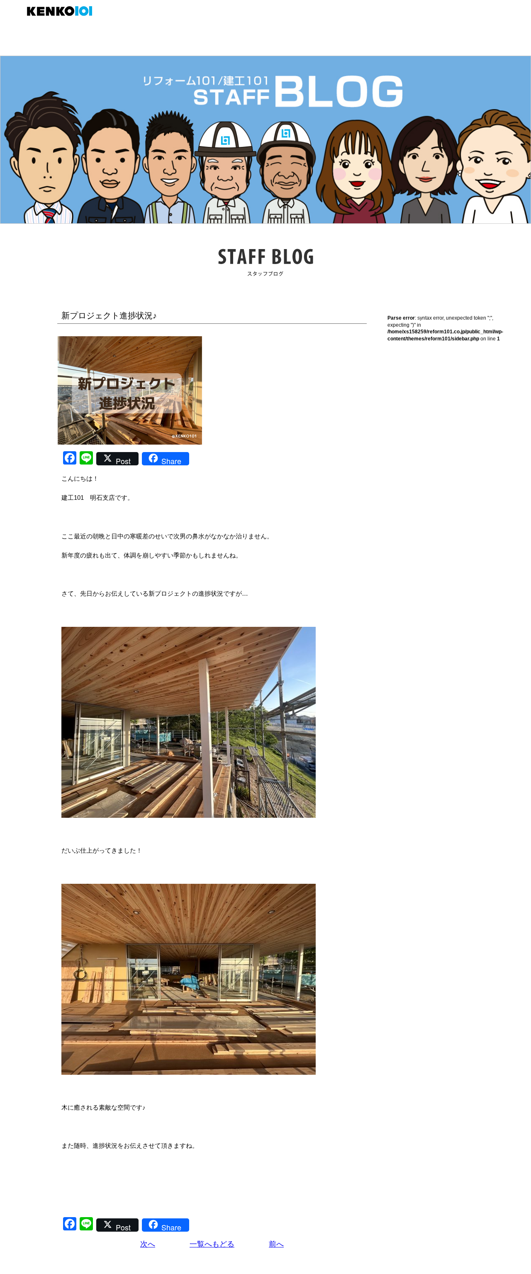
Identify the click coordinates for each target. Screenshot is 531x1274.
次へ (147, 1244)
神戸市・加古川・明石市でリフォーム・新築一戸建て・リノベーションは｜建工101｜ (63, 11)
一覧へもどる (212, 1244)
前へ (276, 1244)
